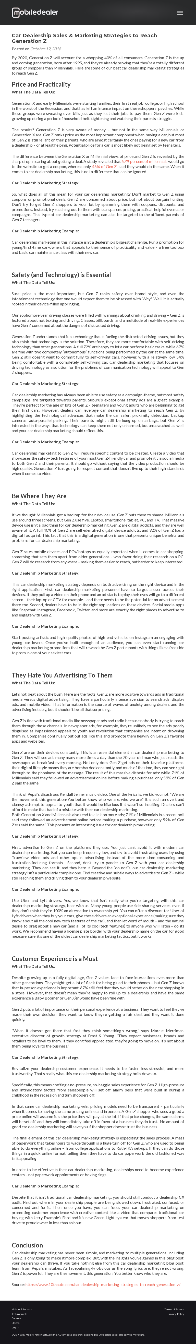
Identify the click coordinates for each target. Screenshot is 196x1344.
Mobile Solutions (22, 1309)
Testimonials (19, 1314)
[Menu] (180, 13)
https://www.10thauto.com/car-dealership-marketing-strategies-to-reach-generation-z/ (103, 1284)
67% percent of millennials (144, 161)
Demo (15, 1323)
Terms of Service (174, 1309)
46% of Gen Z (104, 166)
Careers (16, 1318)
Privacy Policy (175, 1314)
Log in (15, 1327)
